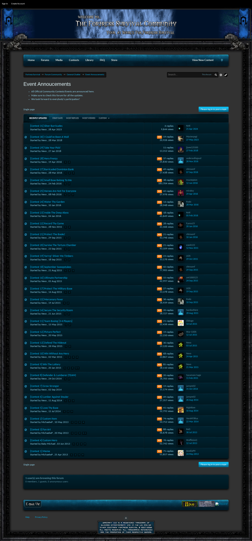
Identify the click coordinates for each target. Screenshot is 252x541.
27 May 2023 (192, 140)
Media (59, 60)
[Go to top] (126, 518)
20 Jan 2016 (192, 226)
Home (31, 60)
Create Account (18, 4)
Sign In (5, 4)
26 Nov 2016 (192, 161)
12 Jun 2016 (192, 183)
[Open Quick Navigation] (222, 60)
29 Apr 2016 (192, 194)
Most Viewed (88, 118)
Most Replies (72, 118)
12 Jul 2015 (191, 335)
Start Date (57, 118)
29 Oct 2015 (192, 259)
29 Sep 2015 (192, 270)
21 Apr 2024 (192, 129)
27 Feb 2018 (192, 151)
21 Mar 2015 (192, 367)
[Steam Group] (226, 75)
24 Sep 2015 (192, 281)
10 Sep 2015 (192, 302)
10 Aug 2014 (192, 411)
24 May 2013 (192, 454)
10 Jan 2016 (192, 237)
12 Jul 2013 (191, 443)
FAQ (102, 60)
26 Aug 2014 (192, 400)
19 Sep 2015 (192, 291)
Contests (74, 60)
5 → (77, 368)
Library (89, 60)
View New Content (203, 60)
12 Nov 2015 (192, 248)
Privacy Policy (41, 517)
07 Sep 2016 (192, 172)
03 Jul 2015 (191, 346)
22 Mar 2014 (192, 422)
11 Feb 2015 (192, 378)
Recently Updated (38, 118)
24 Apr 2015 (192, 356)
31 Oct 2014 (192, 389)
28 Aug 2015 (192, 313)
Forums (45, 60)
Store (114, 60)
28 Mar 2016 (192, 205)
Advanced (220, 75)
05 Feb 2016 (192, 216)
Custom (103, 118)
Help (27, 517)
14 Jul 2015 (191, 324)
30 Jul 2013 (191, 432)
